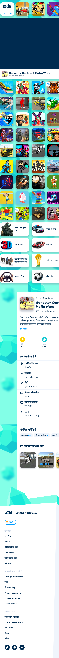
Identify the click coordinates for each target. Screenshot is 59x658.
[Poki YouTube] (22, 647)
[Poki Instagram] (14, 647)
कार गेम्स (8, 536)
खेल (37, 298)
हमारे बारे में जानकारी (12, 617)
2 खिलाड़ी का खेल (11, 547)
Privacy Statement (13, 593)
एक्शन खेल (26, 435)
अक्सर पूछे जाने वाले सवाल (14, 577)
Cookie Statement (13, 598)
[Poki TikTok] (7, 647)
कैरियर (7, 639)
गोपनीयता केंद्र (10, 588)
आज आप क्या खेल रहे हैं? (10, 13)
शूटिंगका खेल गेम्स (47, 298)
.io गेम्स (7, 542)
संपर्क (6, 582)
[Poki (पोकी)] (7, 6)
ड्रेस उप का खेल (11, 558)
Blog (7, 633)
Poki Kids (9, 628)
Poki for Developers (14, 622)
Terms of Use (11, 604)
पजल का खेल (9, 553)
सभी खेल (8, 564)
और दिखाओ (24, 329)
